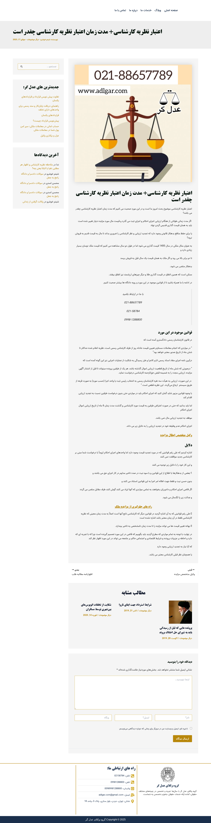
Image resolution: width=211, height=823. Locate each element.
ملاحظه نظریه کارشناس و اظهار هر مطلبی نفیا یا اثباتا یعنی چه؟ (39, 166)
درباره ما (133, 10)
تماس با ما (120, 10)
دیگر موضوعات (33, 39)
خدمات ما (146, 10)
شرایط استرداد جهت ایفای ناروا (135, 605)
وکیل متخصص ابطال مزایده (176, 435)
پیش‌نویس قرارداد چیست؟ (46, 121)
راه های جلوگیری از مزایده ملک (133, 507)
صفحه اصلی (171, 10)
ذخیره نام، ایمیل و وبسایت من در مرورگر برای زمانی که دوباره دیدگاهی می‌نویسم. (153, 729)
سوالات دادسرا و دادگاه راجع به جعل (40, 176)
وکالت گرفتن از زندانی (33, 202)
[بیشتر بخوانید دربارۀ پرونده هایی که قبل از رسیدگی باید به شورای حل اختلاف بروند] (180, 612)
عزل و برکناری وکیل (50, 136)
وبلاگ (157, 10)
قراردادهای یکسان (50, 115)
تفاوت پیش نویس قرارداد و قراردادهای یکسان (40, 99)
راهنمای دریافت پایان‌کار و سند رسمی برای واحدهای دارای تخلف (39, 108)
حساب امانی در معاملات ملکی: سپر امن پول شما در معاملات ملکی (39, 128)
